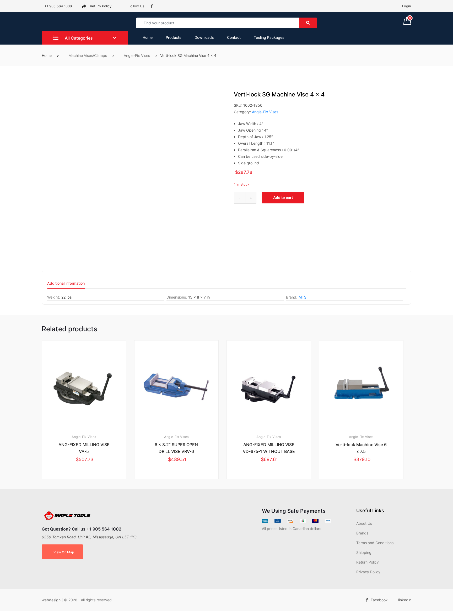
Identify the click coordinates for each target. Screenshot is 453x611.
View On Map (63, 552)
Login (406, 6)
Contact (234, 37)
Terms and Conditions (374, 542)
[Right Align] (308, 23)
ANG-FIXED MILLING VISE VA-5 (84, 448)
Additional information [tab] (66, 283)
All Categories (78, 38)
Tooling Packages (269, 37)
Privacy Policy (368, 572)
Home (148, 37)
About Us (364, 523)
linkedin (404, 600)
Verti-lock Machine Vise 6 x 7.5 (361, 448)
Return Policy (100, 6)
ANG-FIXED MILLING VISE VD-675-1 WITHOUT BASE (269, 448)
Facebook (379, 600)
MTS (302, 297)
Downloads (204, 37)
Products (173, 37)
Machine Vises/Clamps (87, 55)
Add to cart (283, 197)
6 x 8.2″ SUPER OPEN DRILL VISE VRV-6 (176, 448)
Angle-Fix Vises (137, 55)
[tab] (66, 285)
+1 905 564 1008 (58, 6)
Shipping (363, 552)
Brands (362, 533)
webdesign (51, 600)
